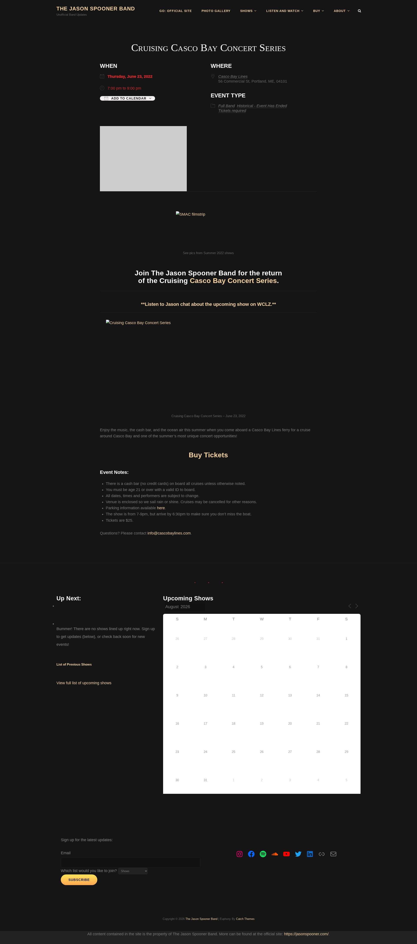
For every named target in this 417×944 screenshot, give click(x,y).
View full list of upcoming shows (83, 683)
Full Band (226, 106)
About (340, 11)
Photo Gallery (216, 11)
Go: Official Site (175, 11)
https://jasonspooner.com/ (306, 934)
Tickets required (232, 110)
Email (66, 853)
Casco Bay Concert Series (233, 281)
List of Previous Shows (74, 664)
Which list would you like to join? (89, 871)
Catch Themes (245, 919)
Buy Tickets (208, 455)
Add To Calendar (128, 98)
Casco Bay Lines (233, 76)
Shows (246, 11)
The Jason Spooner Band (95, 9)
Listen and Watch (283, 11)
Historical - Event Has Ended (262, 106)
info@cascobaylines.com (169, 533)
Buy (316, 11)
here (161, 508)
